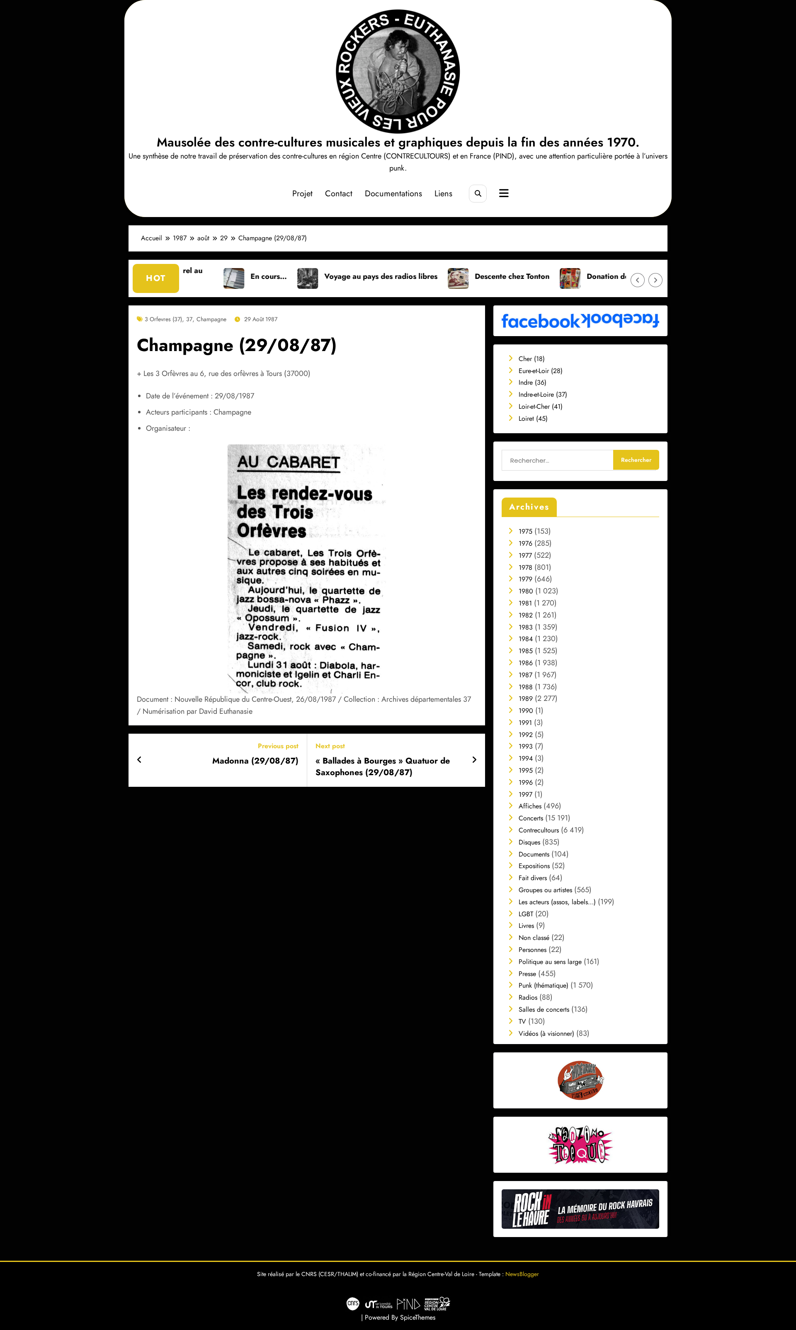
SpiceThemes (417, 1317)
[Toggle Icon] (503, 194)
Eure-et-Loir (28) (541, 371)
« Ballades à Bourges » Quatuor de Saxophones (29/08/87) (382, 766)
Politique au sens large (550, 961)
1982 (526, 615)
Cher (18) (532, 359)
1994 (526, 758)
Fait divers (533, 878)
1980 (526, 591)
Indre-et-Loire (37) (543, 394)
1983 (526, 627)
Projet (302, 194)
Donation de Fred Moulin (573, 276)
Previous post (278, 746)
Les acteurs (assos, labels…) (557, 902)
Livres (526, 925)
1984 (526, 639)
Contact (338, 194)
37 (189, 319)
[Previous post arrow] (139, 760)
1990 (526, 710)
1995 (526, 770)
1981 (525, 603)
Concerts (531, 818)
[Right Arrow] (655, 280)
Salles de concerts (544, 1009)
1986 (526, 663)
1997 (525, 794)
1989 (526, 698)
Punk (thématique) (543, 985)
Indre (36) (532, 382)
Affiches (530, 806)
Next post (330, 746)
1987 (525, 675)
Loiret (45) (533, 418)
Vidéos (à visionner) (546, 1033)
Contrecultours (539, 830)
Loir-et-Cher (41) (541, 406)
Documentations (393, 194)
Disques (529, 842)
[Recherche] (478, 194)
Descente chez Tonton (455, 276)
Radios (528, 997)
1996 (526, 782)
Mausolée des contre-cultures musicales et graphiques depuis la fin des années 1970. (398, 142)
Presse (527, 974)
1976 (525, 543)
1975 (525, 531)
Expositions (534, 866)
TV (522, 1021)
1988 (526, 687)
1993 (526, 746)
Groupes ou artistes (545, 890)
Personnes (532, 949)
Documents (534, 854)
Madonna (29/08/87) (255, 761)
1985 (526, 651)
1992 (526, 734)
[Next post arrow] (474, 760)
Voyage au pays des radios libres (324, 276)
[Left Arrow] (637, 280)
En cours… (212, 276)
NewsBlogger (522, 1274)
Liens (443, 194)
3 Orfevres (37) (163, 319)
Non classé (534, 937)
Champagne (211, 319)
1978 (525, 567)
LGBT (526, 914)
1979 (525, 579)
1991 (525, 722)
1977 (525, 555)
